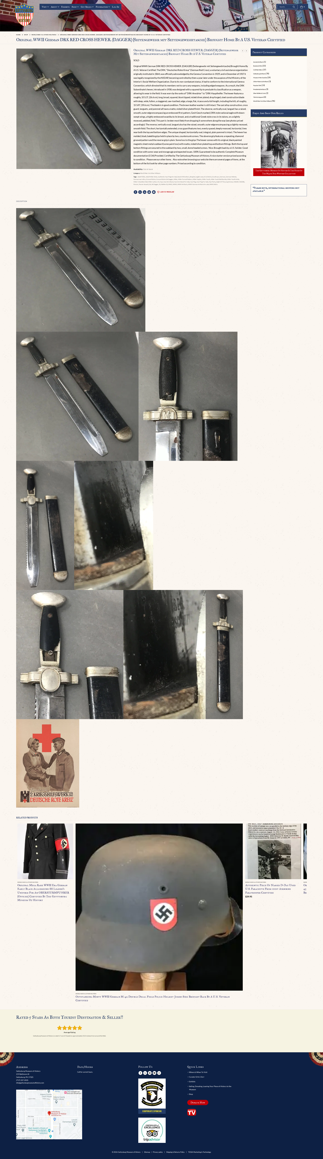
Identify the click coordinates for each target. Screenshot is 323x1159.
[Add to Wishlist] (71, 882)
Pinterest (149, 192)
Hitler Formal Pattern (185, 179)
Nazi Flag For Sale (202, 182)
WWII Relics (213, 184)
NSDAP (236, 182)
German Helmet (231, 177)
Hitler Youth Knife (233, 179)
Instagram (159, 1073)
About (54, 6)
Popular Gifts (257, 85)
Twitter (140, 192)
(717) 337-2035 (22, 1080)
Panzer (135, 184)
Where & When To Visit (198, 1072)
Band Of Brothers (183, 177)
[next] (246, 51)
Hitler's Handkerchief (140, 182)
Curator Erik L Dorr (196, 1077)
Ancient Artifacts (258, 62)
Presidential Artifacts (259, 89)
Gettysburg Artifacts (259, 74)
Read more (69, 827)
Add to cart (296, 827)
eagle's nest (199, 177)
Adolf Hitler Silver (152, 177)
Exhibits (65, 6)
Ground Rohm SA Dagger (164, 179)
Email (154, 192)
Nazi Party (212, 182)
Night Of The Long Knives (224, 182)
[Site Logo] (24, 15)
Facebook (135, 192)
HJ (158, 182)
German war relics (139, 179)
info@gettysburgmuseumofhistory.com (30, 1083)
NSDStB (241, 182)
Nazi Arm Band (168, 182)
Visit (44, 6)
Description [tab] (21, 201)
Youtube (154, 1073)
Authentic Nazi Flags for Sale (167, 177)
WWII (175, 184)
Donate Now (198, 1102)
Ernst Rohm (208, 177)
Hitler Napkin (197, 179)
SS (159, 184)
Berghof (192, 177)
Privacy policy (158, 1152)
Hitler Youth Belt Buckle (219, 179)
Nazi (161, 182)
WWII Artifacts (182, 184)
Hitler (175, 179)
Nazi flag (193, 182)
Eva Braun (215, 177)
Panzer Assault (144, 184)
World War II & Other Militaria (150, 173)
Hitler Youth (206, 179)
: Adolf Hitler (141, 177)
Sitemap (147, 1152)
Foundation (102, 6)
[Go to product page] (45, 851)
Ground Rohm (151, 179)
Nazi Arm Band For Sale (182, 182)
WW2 (170, 184)
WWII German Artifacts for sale (198, 184)
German (222, 177)
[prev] (242, 51)
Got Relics (86, 6)
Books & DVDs (257, 66)
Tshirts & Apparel (258, 97)
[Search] (293, 7)
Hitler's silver (152, 182)
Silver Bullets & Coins (259, 93)
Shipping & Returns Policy (175, 1152)
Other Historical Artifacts (260, 81)
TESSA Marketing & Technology (199, 1152)
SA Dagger (155, 184)
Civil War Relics (257, 70)
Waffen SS (164, 184)
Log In (115, 6)
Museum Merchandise (260, 78)
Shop (74, 6)
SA (150, 184)
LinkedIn (145, 192)
